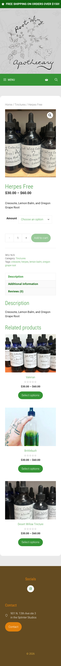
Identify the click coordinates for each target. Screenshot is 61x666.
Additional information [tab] (23, 284)
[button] (56, 80)
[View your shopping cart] (46, 80)
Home (8, 104)
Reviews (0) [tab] (15, 291)
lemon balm (35, 261)
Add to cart (41, 238)
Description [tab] (15, 276)
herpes (24, 261)
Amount (11, 218)
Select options (30, 395)
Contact (13, 626)
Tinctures (20, 104)
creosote (15, 261)
